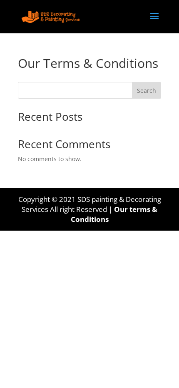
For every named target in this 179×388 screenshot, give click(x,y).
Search (146, 91)
